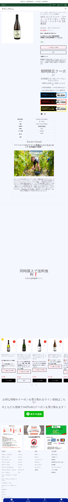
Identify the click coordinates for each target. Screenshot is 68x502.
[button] (42, 114)
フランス (20, 454)
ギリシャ (20, 462)
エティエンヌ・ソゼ (6, 459)
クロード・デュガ (6, 464)
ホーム (41, 12)
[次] (36, 385)
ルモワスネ (4, 489)
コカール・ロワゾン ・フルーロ (9, 469)
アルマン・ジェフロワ (7, 454)
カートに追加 (9, 380)
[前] (32, 385)
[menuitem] (60, 5)
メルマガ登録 (54, 469)
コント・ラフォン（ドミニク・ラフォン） (9, 479)
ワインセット (38, 467)
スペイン (20, 457)
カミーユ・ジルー (6, 462)
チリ (19, 472)
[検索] (50, 5)
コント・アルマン (6, 472)
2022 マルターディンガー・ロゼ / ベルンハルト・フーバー (55, 356)
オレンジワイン (38, 464)
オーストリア (21, 469)
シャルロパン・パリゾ (7, 483)
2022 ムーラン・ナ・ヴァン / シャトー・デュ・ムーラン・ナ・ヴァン (39, 357)
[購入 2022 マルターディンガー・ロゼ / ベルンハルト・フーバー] (55, 345)
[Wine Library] (8, 9)
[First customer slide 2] (34, 430)
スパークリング (38, 459)
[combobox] (25, 5)
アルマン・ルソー (6, 457)
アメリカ (20, 464)
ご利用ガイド (54, 457)
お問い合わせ (54, 454)
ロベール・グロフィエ (7, 497)
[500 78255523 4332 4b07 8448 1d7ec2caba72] (56, 430)
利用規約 (53, 459)
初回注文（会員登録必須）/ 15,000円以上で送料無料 (34, 1)
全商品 (46, 12)
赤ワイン (37, 454)
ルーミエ (4, 494)
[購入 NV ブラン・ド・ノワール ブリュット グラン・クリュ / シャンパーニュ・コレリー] (24, 345)
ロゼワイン (37, 462)
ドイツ (19, 467)
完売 (53, 52)
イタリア (20, 459)
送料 (45, 33)
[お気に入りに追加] (14, 345)
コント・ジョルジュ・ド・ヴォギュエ (9, 475)
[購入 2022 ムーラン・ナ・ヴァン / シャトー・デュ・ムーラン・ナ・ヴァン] (39, 345)
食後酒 (36, 469)
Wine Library (43, 28)
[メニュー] (65, 9)
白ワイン (37, 457)
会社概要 (53, 464)
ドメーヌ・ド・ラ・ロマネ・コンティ (9, 486)
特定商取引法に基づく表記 (57, 462)
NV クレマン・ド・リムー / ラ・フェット (8, 355)
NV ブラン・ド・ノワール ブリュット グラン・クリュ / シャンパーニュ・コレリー (24, 357)
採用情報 (53, 472)
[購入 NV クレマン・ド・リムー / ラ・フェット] (9, 345)
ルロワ (3, 492)
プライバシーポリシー (56, 467)
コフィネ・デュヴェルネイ (8, 467)
